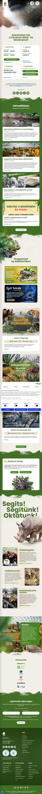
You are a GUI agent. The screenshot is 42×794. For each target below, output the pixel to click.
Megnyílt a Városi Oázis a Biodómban (18, 159)
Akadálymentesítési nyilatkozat (27, 792)
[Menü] (32, 3)
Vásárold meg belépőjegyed (15, 85)
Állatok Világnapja (21, 338)
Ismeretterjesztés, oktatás (28, 591)
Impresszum (8, 791)
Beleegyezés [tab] (5, 386)
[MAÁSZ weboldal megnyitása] (28, 787)
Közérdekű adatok (25, 791)
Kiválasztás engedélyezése (21, 409)
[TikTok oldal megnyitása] (24, 93)
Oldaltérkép (19, 791)
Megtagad (7, 409)
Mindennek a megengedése (34, 409)
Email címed (25, 710)
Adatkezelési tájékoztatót (13, 716)
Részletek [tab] (16, 386)
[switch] (15, 405)
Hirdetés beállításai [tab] (26, 386)
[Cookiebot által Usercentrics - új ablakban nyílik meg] (36, 384)
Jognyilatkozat (33, 791)
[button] (32, 3)
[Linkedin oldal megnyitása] (21, 93)
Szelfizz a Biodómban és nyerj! (15, 217)
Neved (5, 710)
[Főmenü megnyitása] (37, 3)
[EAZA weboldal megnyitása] (18, 787)
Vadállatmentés (12, 571)
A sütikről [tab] (36, 386)
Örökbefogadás (26, 550)
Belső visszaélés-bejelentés (14, 792)
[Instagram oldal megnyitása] (17, 93)
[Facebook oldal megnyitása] (14, 93)
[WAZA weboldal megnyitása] (25, 787)
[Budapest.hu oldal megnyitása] (14, 787)
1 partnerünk (6, 391)
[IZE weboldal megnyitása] (22, 787)
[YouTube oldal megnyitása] (27, 93)
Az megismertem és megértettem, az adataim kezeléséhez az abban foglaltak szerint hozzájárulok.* (21, 717)
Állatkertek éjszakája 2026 (10, 71)
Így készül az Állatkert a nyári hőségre (18, 129)
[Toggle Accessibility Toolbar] (2, 792)
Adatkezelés (13, 791)
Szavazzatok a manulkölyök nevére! (18, 190)
